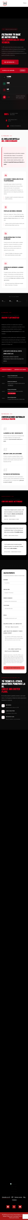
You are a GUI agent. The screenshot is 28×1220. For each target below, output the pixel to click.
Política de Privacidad (12, 651)
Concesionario (8, 598)
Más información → (10, 62)
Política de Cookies (14, 1217)
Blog (24, 1197)
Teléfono (6, 605)
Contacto (14, 1200)
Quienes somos (18, 1197)
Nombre (6, 579)
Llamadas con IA (6, 1197)
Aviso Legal (22, 1216)
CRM (12, 1197)
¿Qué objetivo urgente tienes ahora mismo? (13, 632)
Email (5, 615)
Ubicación (7, 589)
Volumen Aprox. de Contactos (13, 623)
